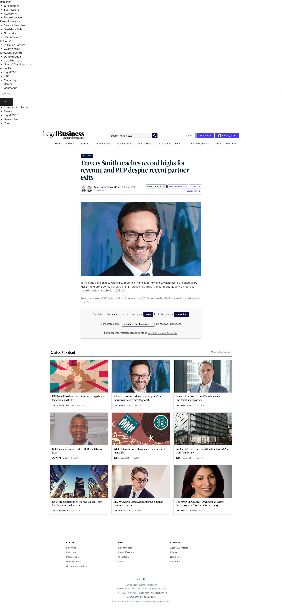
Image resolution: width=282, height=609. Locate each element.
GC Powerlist (12, 48)
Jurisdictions (11, 5)
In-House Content (14, 44)
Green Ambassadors (199, 143)
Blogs (117, 458)
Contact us (10, 87)
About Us (5, 68)
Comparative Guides (16, 107)
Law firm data (145, 143)
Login (189, 135)
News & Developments (18, 64)
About (219, 143)
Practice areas (124, 143)
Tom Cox (127, 405)
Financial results (156, 186)
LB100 (121, 561)
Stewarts (195, 186)
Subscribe (205, 135)
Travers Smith (193, 191)
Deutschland (11, 119)
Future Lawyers (13, 17)
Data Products (13, 56)
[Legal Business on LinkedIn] (138, 579)
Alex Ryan (115, 187)
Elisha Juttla (125, 458)
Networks (10, 33)
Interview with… (13, 37)
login (148, 314)
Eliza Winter (190, 405)
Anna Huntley (101, 187)
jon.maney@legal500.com (163, 333)
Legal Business (13, 60)
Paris (7, 123)
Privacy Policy (136, 601)
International (103, 143)
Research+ (10, 13)
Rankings (5, 1)
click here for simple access (138, 324)
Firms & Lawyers (10, 21)
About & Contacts (179, 547)
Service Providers (14, 25)
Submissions (11, 9)
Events (8, 111)
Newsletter (231, 143)
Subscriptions (164, 601)
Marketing (10, 80)
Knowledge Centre (11, 52)
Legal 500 (10, 72)
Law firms (69, 143)
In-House (5, 41)
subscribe (181, 314)
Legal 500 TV (12, 115)
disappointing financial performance (140, 282)
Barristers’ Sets (13, 29)
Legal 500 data (163, 143)
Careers (8, 84)
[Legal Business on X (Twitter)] (143, 579)
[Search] (6, 102)
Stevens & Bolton (178, 186)
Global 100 (123, 557)
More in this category (221, 352)
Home (58, 143)
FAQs (7, 76)
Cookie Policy (150, 601)
